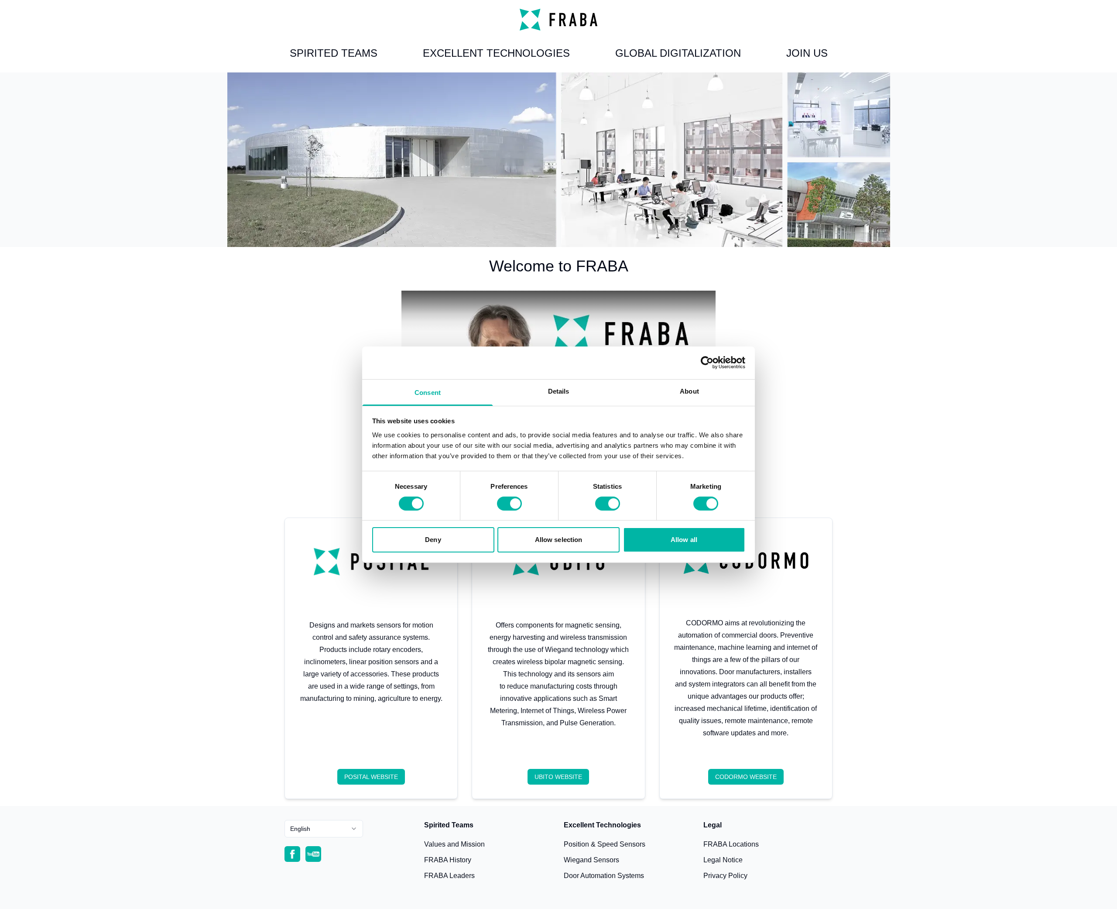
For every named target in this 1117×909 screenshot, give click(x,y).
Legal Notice (723, 860)
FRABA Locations (731, 844)
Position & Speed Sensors (604, 844)
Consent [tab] (428, 392)
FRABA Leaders (449, 875)
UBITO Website (558, 776)
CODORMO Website (746, 776)
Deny (433, 539)
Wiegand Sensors (591, 860)
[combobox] (323, 828)
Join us (807, 53)
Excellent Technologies (496, 53)
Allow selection (558, 539)
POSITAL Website (371, 776)
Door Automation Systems (604, 875)
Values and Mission (454, 844)
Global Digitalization (678, 53)
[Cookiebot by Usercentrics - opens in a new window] (707, 362)
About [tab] (689, 390)
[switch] (509, 504)
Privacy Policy (725, 875)
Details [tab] (558, 390)
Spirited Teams (333, 53)
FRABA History (447, 860)
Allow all (684, 539)
